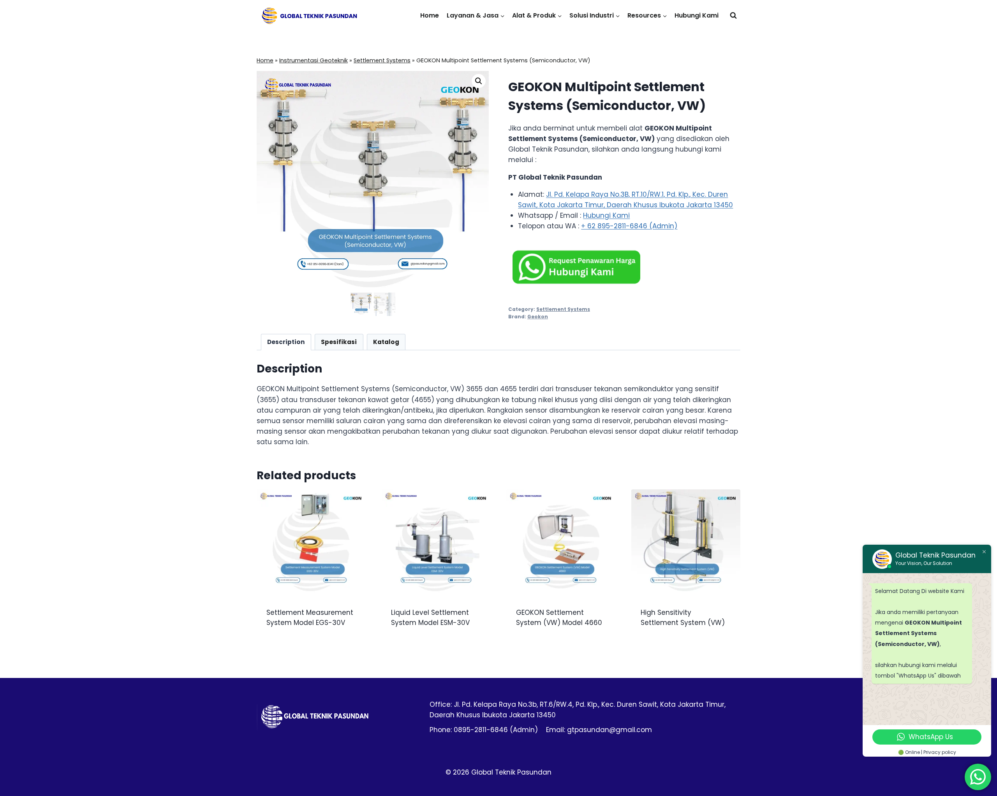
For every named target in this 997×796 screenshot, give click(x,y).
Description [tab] (286, 342)
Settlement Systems (382, 60)
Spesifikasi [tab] (339, 342)
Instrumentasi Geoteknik (313, 60)
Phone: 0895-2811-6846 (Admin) (484, 729)
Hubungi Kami (697, 15)
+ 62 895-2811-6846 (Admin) (629, 226)
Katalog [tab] (386, 342)
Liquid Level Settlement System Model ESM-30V (430, 617)
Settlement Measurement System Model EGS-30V (309, 617)
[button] (479, 81)
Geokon (537, 317)
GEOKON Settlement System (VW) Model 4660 (559, 617)
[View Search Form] (733, 16)
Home (429, 15)
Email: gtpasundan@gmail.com (599, 729)
